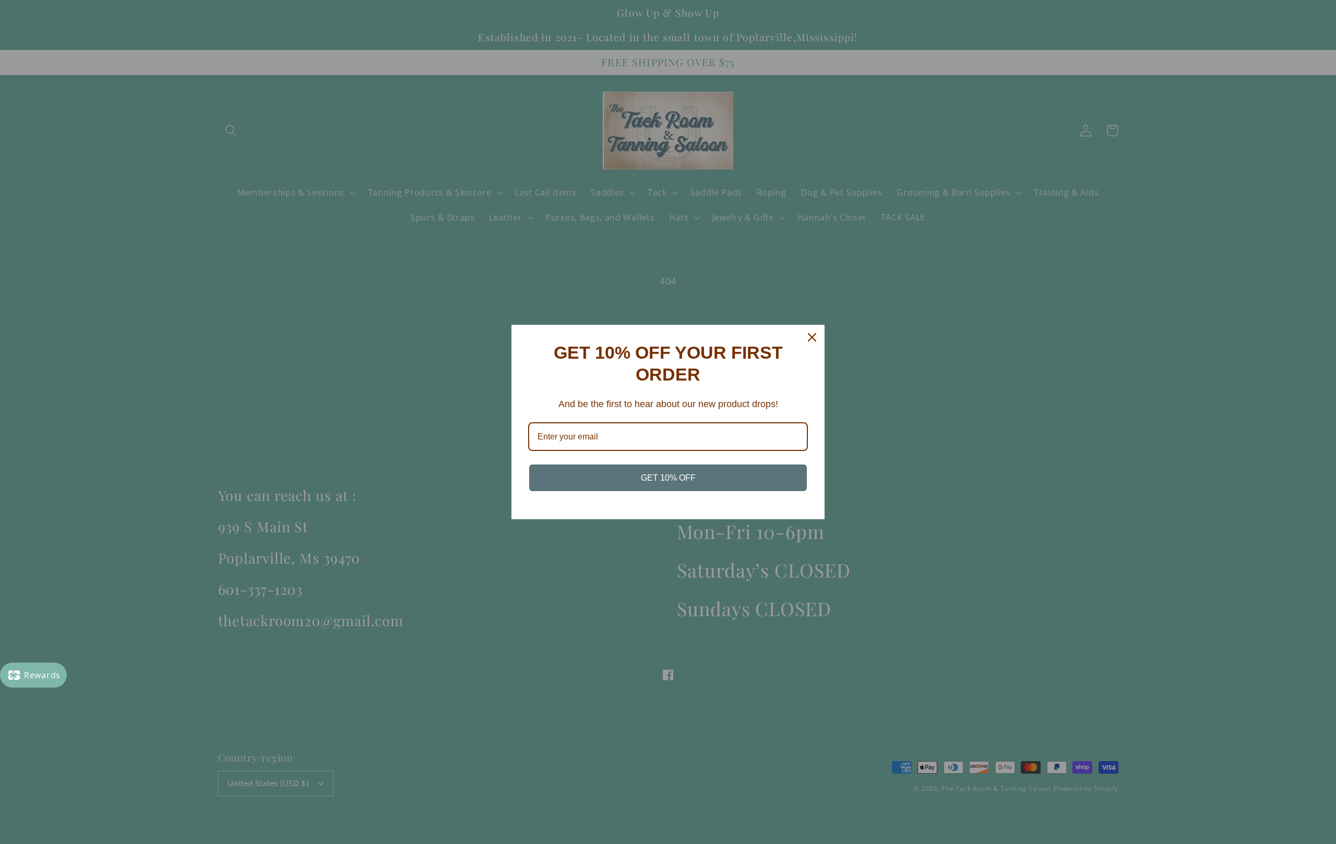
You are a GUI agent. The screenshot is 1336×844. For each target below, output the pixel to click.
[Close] (812, 337)
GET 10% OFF (668, 477)
